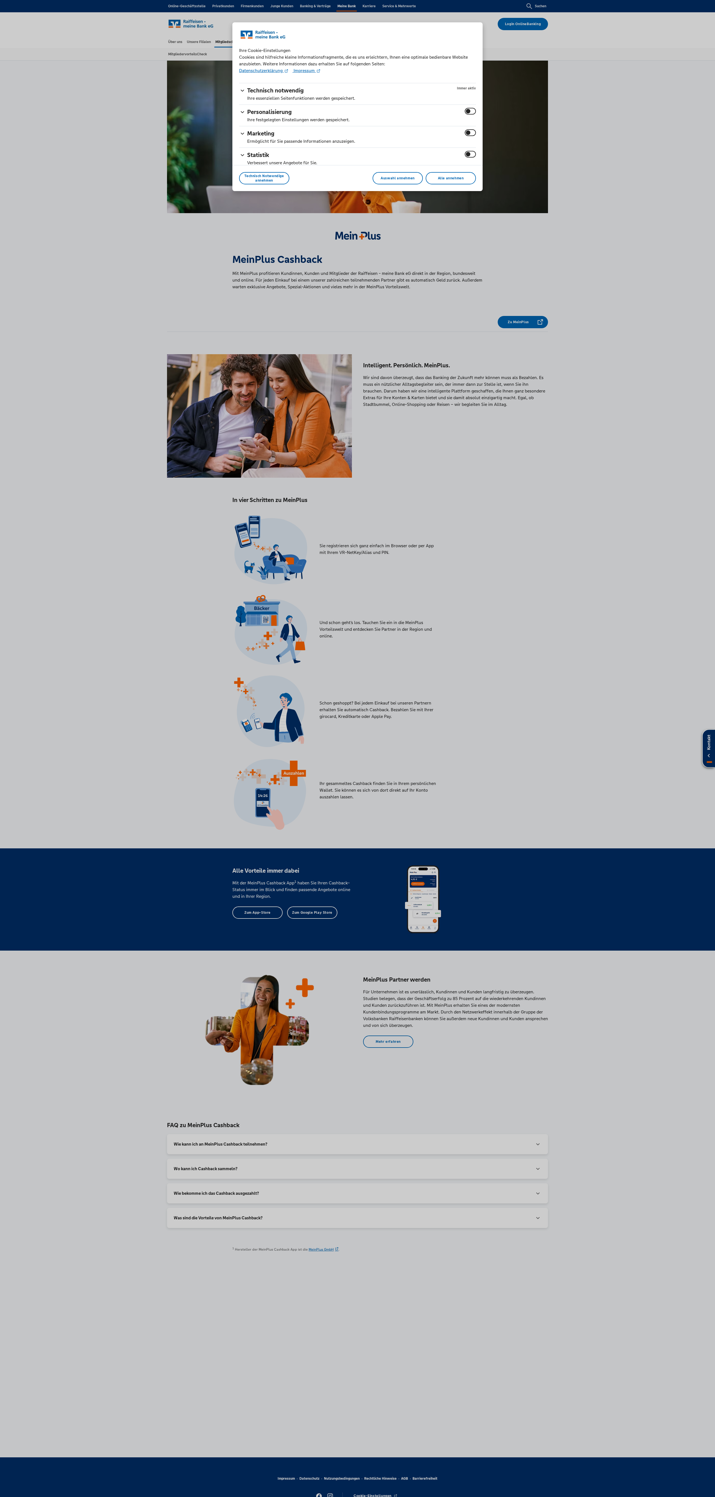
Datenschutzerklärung (261, 70)
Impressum (304, 70)
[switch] (470, 111)
